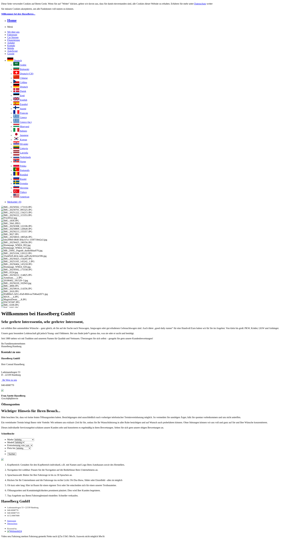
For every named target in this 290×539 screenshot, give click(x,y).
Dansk (22, 91)
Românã (23, 174)
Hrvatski (23, 144)
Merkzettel (14, 202)
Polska (22, 166)
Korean (23, 139)
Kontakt (11, 45)
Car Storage (13, 37)
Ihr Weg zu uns (9, 380)
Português (24, 170)
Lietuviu (23, 148)
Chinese (23, 78)
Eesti (22, 95)
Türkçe (23, 192)
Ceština (23, 82)
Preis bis (11, 448)
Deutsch (17, 60)
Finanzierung (13, 40)
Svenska (23, 183)
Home (12, 20)
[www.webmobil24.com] (14, 531)
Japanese (23, 135)
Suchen (11, 454)
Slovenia (23, 188)
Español (23, 104)
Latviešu (23, 153)
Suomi (22, 108)
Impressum (11, 521)
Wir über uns (13, 32)
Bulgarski (24, 69)
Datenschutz (200, 3)
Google (10, 53)
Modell (10, 442)
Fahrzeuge (12, 34)
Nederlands (25, 157)
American (24, 196)
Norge (22, 161)
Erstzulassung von (16, 445)
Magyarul (24, 126)
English (23, 100)
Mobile (10, 48)
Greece (23, 117)
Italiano (23, 131)
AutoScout (12, 51)
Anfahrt (11, 43)
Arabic (22, 65)
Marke (10, 439)
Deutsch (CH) (26, 73)
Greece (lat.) (25, 122)
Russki (22, 179)
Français (23, 113)
